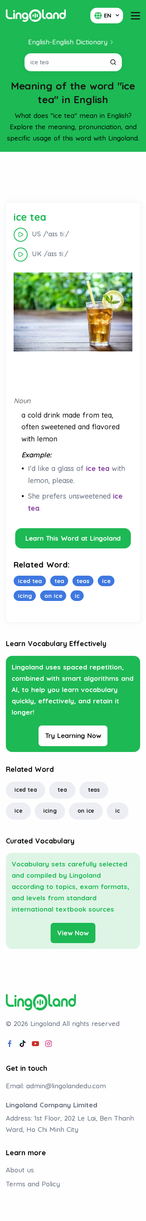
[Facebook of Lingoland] (10, 1044)
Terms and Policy (33, 1184)
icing (49, 810)
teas (94, 789)
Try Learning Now (73, 735)
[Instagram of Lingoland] (49, 1044)
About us (20, 1170)
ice (18, 810)
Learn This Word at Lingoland (73, 538)
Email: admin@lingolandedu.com (56, 1086)
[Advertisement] (73, 177)
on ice (85, 810)
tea (62, 789)
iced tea (25, 789)
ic (117, 810)
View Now (72, 933)
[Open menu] (135, 15)
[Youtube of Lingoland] (35, 1044)
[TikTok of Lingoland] (22, 1044)
